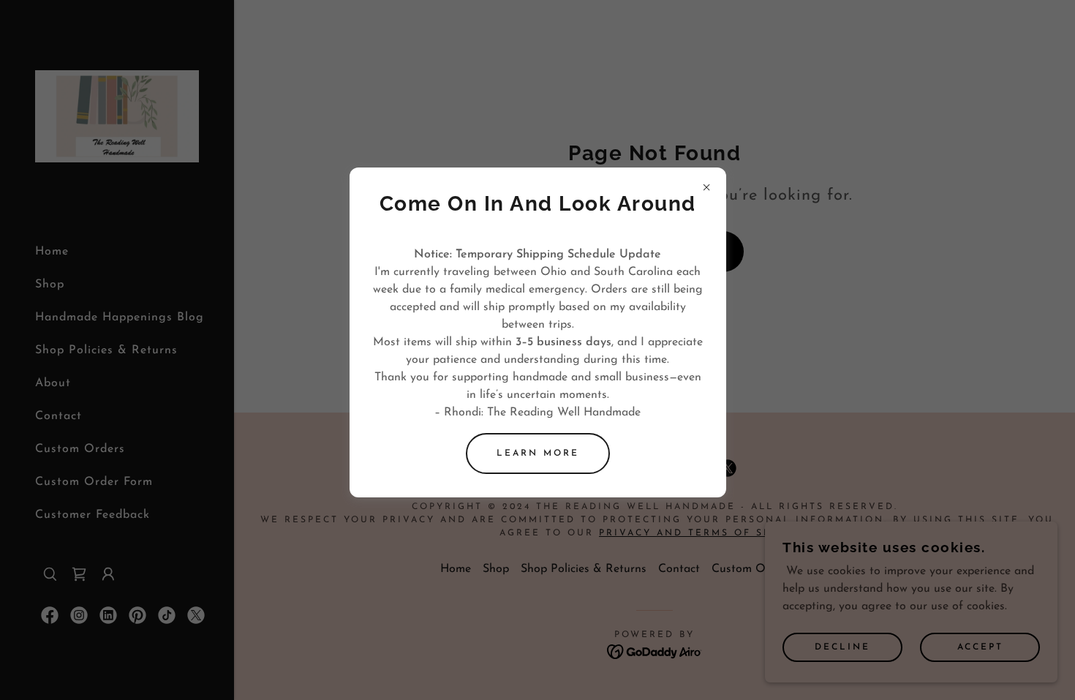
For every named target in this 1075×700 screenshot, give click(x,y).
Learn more (538, 453)
